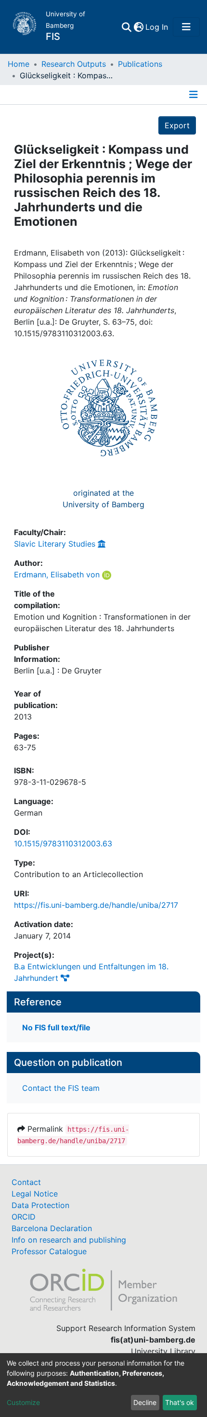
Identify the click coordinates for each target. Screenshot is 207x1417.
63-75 (25, 747)
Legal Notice (35, 1193)
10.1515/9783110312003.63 (63, 843)
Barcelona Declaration (52, 1228)
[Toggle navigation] (186, 27)
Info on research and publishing (69, 1240)
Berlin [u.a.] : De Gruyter (58, 670)
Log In (157, 27)
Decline (144, 1402)
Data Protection (40, 1205)
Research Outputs (73, 64)
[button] (138, 27)
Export (177, 125)
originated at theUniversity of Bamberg (103, 498)
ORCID (24, 1217)
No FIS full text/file (56, 1027)
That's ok (179, 1402)
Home (18, 64)
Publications (140, 64)
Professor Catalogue (49, 1251)
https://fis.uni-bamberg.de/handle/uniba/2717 (96, 905)
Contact (26, 1182)
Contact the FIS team (61, 1088)
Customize (23, 1402)
